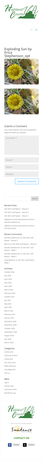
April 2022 (8, 286)
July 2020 (7, 339)
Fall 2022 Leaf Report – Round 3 (16, 209)
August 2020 (9, 335)
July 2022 (7, 275)
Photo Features (10, 366)
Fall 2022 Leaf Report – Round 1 (16, 216)
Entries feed (9, 386)
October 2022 (9, 272)
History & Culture (11, 355)
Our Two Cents (10, 362)
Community (8, 352)
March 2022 (8, 290)
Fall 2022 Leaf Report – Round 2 (16, 212)
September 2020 (10, 332)
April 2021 (8, 307)
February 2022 (9, 293)
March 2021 (8, 311)
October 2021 (9, 297)
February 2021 (9, 314)
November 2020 (10, 325)
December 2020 (10, 321)
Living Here (8, 359)
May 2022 (8, 283)
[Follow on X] (25, 445)
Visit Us (7, 373)
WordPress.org (10, 393)
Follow (16, 445)
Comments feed (10, 389)
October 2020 (9, 328)
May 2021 (8, 304)
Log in (6, 382)
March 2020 (8, 342)
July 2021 (7, 300)
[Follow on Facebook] (10, 445)
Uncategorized (9, 369)
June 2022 (8, 279)
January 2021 (9, 318)
